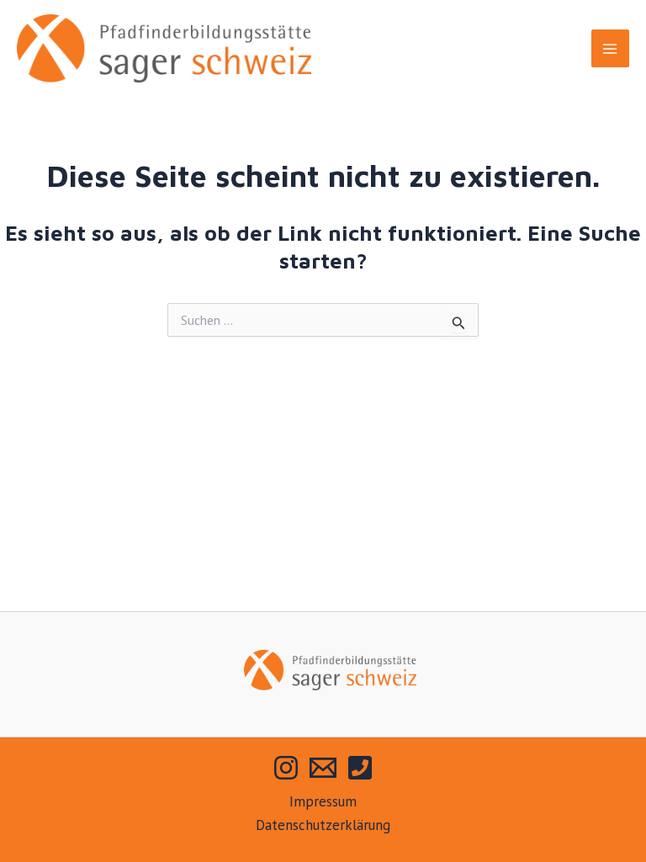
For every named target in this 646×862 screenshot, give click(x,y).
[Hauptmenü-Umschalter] (610, 48)
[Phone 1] (360, 767)
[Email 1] (323, 767)
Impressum (323, 801)
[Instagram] (286, 767)
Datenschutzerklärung (323, 825)
